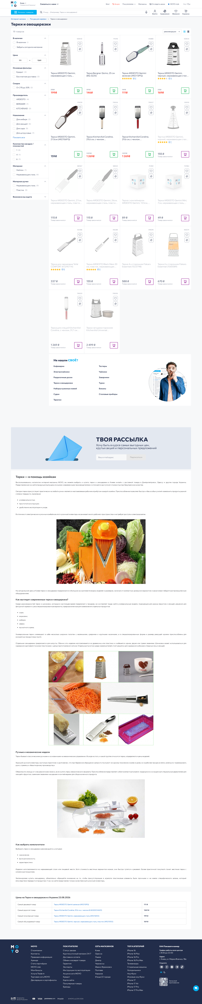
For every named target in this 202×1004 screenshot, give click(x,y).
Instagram (172, 967)
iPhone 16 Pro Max (135, 960)
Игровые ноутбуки (135, 977)
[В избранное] (80, 43)
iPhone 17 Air (132, 983)
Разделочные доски (63, 377)
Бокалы (102, 388)
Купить (78, 90)
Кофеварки (59, 366)
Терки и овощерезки (63, 383)
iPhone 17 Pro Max (135, 990)
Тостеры (103, 366)
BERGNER (20, 104)
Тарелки (57, 400)
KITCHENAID (22, 108)
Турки (102, 383)
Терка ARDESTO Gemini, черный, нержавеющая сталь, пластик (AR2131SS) (83, 922)
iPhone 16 (131, 950)
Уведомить (185, 154)
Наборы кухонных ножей (65, 388)
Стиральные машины (137, 967)
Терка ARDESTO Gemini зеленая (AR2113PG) (71, 904)
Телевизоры (132, 963)
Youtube (161, 967)
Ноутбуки (131, 973)
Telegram (177, 967)
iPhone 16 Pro (133, 957)
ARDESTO (21, 99)
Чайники (103, 372)
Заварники (104, 377)
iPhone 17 (131, 980)
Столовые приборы (108, 394)
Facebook (167, 967)
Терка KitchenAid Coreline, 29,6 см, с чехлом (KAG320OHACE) (78, 910)
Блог (108, 4)
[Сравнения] (80, 49)
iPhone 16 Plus (133, 953)
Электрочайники (62, 372)
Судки (56, 394)
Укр (184, 4)
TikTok (182, 967)
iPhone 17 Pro (133, 987)
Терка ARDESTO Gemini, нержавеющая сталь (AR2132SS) (76, 916)
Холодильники (134, 970)
